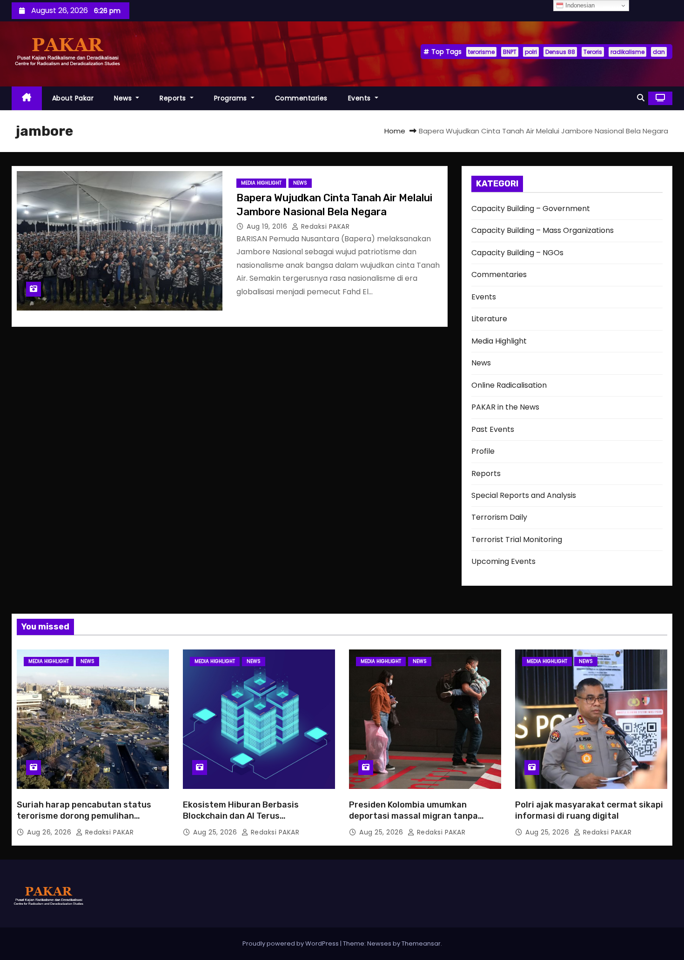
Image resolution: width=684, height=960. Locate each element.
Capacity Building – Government (530, 208)
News (124, 98)
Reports (174, 98)
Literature (489, 318)
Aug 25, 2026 (216, 832)
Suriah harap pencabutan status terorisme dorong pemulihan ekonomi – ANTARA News (84, 816)
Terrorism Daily (499, 517)
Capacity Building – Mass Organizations (542, 230)
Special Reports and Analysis (523, 495)
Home (394, 131)
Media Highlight (261, 182)
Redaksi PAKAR (324, 226)
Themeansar (421, 943)
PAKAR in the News (505, 407)
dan (659, 52)
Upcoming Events (503, 561)
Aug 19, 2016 (268, 226)
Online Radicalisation (509, 385)
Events (360, 98)
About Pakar (73, 98)
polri (531, 52)
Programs (231, 98)
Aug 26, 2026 (50, 832)
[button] (640, 98)
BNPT (509, 52)
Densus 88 (560, 52)
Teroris (592, 52)
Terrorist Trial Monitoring (516, 539)
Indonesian (579, 5)
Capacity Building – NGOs (517, 252)
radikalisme (627, 52)
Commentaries (301, 98)
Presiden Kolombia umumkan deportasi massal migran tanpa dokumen (413, 816)
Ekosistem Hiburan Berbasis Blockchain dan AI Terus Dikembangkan (241, 816)
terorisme (481, 52)
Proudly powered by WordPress (291, 943)
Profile (483, 451)
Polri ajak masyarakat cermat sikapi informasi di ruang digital (589, 810)
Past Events (492, 429)
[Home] (27, 98)
